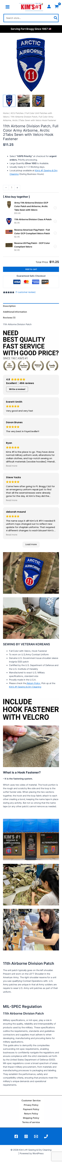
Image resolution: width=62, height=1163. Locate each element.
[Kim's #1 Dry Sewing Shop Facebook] (16, 1136)
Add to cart (31, 269)
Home (6, 113)
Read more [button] (11, 466)
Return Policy (33, 683)
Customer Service (31, 1100)
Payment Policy (31, 1109)
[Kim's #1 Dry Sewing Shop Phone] (46, 1136)
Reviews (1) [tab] (9, 317)
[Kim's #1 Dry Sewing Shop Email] (36, 1136)
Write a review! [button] (17, 389)
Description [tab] (9, 306)
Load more (31, 544)
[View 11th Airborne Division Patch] (9, 101)
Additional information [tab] (15, 312)
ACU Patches (17, 113)
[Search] (55, 18)
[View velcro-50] (24, 101)
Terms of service (31, 1122)
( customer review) (25, 292)
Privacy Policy (31, 1105)
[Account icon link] (49, 6)
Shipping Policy (31, 1118)
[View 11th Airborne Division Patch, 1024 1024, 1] (38, 101)
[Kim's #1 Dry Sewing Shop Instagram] (26, 1136)
